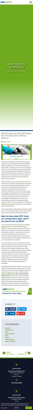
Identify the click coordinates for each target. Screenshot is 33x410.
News (6, 335)
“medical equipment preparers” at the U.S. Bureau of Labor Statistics (15, 226)
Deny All (16, 407)
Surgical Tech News (10, 341)
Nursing (7, 337)
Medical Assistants (10, 333)
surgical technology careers (8, 204)
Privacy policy (4, 407)
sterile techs (19, 181)
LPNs (6, 332)
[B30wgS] (16, 291)
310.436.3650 (16, 383)
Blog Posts (8, 328)
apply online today (6, 277)
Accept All (29, 407)
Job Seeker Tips (9, 330)
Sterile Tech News (9, 339)
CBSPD (9, 259)
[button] (31, 2)
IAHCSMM (3, 266)
